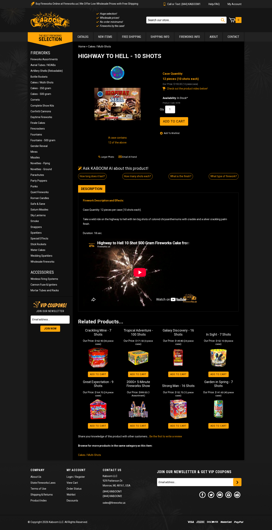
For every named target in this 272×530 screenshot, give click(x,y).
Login (70, 476)
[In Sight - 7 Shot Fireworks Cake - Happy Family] (218, 357)
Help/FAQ (214, 4)
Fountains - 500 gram (43, 140)
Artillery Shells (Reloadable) (47, 70)
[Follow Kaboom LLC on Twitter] (211, 494)
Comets (35, 99)
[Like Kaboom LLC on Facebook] (203, 494)
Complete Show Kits (42, 105)
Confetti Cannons (41, 111)
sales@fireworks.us (114, 502)
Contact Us (112, 470)
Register (80, 476)
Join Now (50, 328)
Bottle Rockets (39, 76)
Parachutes (37, 174)
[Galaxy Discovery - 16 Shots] (178, 357)
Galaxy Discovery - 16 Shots (178, 332)
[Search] (223, 20)
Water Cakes (38, 250)
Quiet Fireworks (40, 192)
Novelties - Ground (41, 169)
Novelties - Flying (40, 163)
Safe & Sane (38, 203)
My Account (234, 4)
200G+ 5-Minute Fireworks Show (138, 384)
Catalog (83, 37)
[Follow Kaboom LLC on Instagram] (229, 494)
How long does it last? (92, 176)
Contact (233, 37)
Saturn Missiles (39, 209)
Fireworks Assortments (44, 59)
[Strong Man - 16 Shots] (178, 409)
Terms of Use (38, 488)
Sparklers (36, 232)
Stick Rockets (38, 244)
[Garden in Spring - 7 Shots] (218, 409)
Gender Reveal (39, 146)
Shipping (36, 494)
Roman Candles (40, 198)
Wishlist (71, 494)
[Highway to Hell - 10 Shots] (117, 104)
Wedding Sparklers (41, 255)
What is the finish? (180, 176)
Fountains (36, 134)
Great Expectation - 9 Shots (98, 384)
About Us (36, 476)
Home (81, 46)
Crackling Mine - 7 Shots (98, 332)
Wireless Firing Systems (44, 278)
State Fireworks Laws (43, 482)
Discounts (72, 500)
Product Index (39, 500)
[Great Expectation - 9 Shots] (98, 409)
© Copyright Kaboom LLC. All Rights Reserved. (58, 522)
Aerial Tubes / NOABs (43, 65)
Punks (34, 186)
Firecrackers (38, 128)
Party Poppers (39, 180)
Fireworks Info (189, 37)
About (214, 37)
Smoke (35, 221)
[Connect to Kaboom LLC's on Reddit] (237, 494)
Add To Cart (98, 374)
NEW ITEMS (105, 37)
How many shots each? (137, 176)
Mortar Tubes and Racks (45, 290)
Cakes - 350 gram (41, 88)
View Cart (72, 482)
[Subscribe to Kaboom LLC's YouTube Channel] (220, 494)
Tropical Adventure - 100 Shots (138, 332)
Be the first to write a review (166, 436)
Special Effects (39, 238)
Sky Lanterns (38, 215)
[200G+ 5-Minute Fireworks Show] (138, 409)
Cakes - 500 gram (41, 93)
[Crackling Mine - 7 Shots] (98, 357)
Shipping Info (160, 37)
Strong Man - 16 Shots (178, 386)
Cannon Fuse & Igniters (44, 284)
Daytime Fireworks (41, 117)
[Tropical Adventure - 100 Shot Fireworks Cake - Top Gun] (138, 357)
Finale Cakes (38, 122)
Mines (34, 151)
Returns (48, 494)
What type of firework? (223, 176)
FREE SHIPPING (131, 37)
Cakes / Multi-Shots (42, 82)
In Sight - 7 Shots (218, 334)
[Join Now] (237, 482)
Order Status (74, 488)
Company (37, 470)
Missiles (35, 157)
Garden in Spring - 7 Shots (218, 384)
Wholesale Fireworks (42, 261)
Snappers (36, 227)
